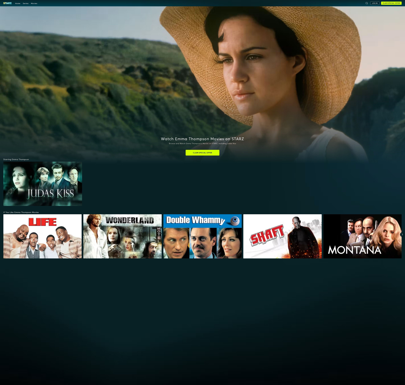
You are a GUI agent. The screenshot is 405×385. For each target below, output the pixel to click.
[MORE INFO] (42, 236)
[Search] (367, 3)
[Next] (402, 234)
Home (17, 3)
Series (25, 3)
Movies (34, 3)
